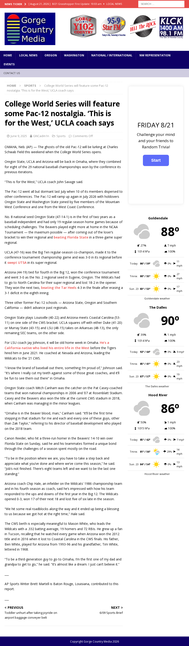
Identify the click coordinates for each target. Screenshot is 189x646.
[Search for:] (161, 3)
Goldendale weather (157, 298)
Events (9, 64)
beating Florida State (71, 237)
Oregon (50, 55)
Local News (28, 55)
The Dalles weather (157, 386)
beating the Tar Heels (58, 287)
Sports (61, 136)
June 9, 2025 (19, 136)
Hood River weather (157, 474)
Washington (74, 55)
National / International (111, 55)
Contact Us (11, 73)
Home (7, 55)
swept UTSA (17, 262)
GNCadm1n (41, 136)
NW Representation (155, 55)
